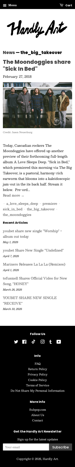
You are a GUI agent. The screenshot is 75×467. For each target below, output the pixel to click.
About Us (37, 415)
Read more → (13, 195)
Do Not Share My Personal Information (38, 390)
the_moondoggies (17, 214)
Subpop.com (37, 409)
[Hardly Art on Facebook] (24, 342)
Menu (12, 5)
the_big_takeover (41, 209)
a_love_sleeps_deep (22, 203)
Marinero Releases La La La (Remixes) (34, 264)
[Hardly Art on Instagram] (42, 342)
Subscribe (60, 447)
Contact (37, 420)
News (9, 53)
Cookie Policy (37, 380)
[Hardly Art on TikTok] (33, 342)
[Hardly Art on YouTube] (59, 342)
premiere (49, 203)
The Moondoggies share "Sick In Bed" (37, 65)
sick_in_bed (12, 209)
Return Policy (37, 369)
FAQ (38, 363)
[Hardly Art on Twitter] (16, 342)
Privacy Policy (38, 374)
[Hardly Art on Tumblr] (50, 342)
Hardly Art (50, 458)
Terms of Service (37, 385)
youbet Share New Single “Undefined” (33, 250)
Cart (68, 5)
